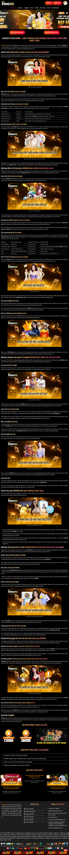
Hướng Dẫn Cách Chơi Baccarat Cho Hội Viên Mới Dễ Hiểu (11, 788)
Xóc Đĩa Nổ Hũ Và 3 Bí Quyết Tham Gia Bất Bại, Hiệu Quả (34, 776)
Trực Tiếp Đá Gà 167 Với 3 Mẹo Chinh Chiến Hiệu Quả (57, 788)
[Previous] (3, 19)
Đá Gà (31, 7)
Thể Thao (43, 7)
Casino (26, 7)
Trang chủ (13, 7)
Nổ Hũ (36, 7)
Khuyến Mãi (55, 7)
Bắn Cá (20, 7)
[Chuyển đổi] (2, 755)
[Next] (66, 19)
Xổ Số (48, 7)
